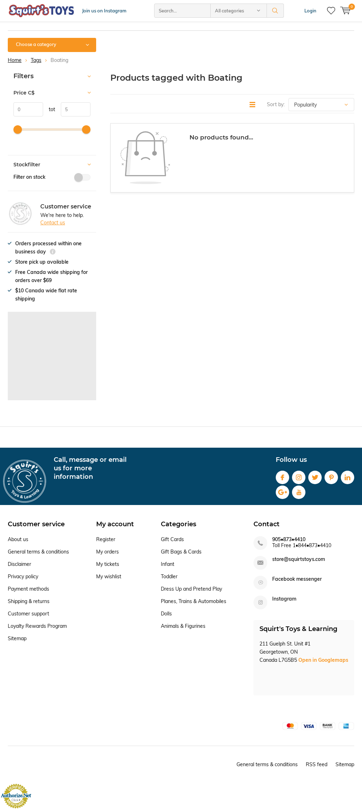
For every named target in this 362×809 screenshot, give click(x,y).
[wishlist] (331, 10)
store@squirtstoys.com (298, 559)
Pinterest (331, 477)
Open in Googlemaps (323, 660)
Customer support (28, 613)
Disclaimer (19, 564)
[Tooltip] (53, 252)
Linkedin (347, 477)
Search (275, 11)
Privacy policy (23, 576)
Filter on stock (29, 177)
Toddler (169, 576)
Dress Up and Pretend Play (191, 589)
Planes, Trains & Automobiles (193, 601)
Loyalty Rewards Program (37, 626)
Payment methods (28, 589)
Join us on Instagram (104, 10)
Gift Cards (172, 539)
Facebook (282, 477)
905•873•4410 (288, 540)
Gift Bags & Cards (181, 552)
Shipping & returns (28, 601)
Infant (167, 564)
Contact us (52, 222)
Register (105, 539)
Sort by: (276, 104)
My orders (107, 552)
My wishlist (108, 576)
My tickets (107, 564)
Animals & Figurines (183, 626)
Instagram (298, 477)
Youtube (298, 492)
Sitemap (17, 638)
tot (49, 109)
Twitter (315, 477)
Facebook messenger (297, 579)
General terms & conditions (38, 552)
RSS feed (316, 764)
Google (282, 492)
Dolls (166, 613)
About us (18, 539)
